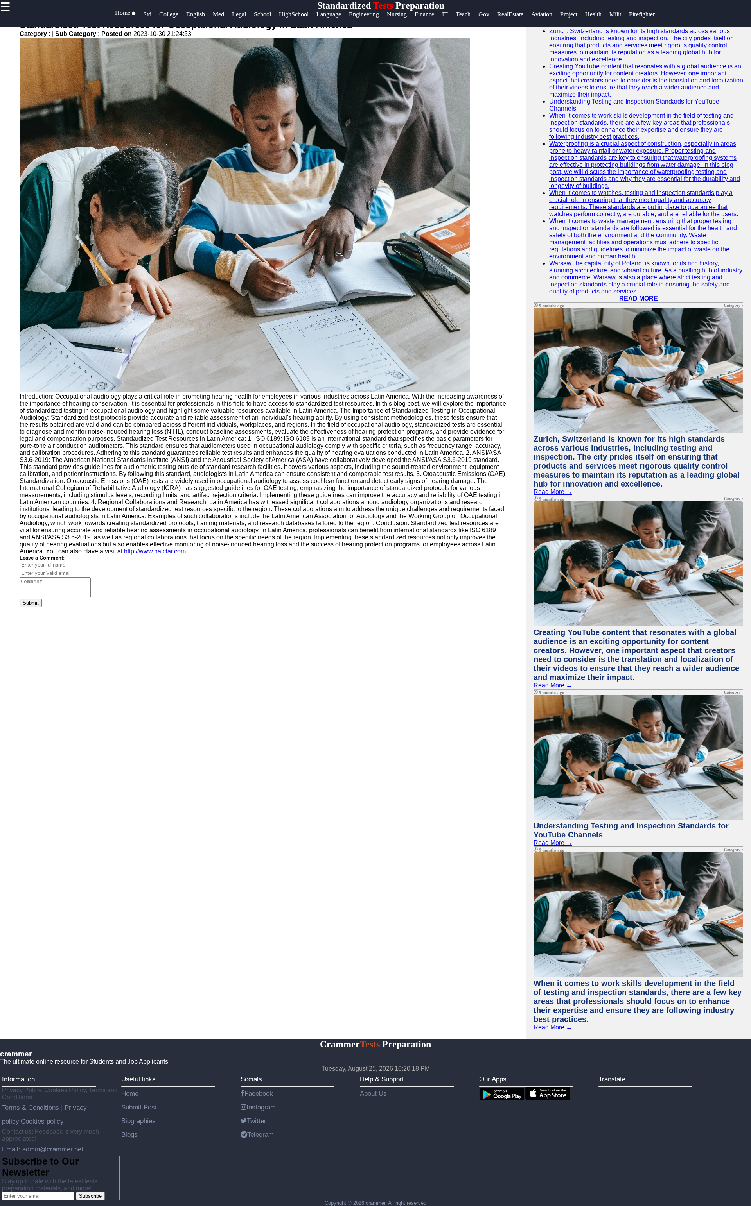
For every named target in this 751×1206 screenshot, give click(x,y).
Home (129, 1093)
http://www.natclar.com (155, 551)
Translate (611, 1079)
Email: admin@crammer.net (42, 1149)
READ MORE (638, 298)
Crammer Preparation (375, 1044)
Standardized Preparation (380, 5)
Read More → (553, 491)
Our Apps (493, 1079)
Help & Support (382, 1079)
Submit (31, 603)
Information (18, 1079)
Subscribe (90, 1196)
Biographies (138, 1121)
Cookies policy (42, 1121)
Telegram (260, 1134)
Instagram (261, 1107)
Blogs (129, 1134)
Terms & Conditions (31, 1107)
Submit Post (139, 1107)
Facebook (258, 1093)
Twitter (256, 1121)
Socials (251, 1079)
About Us (373, 1093)
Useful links (138, 1079)
